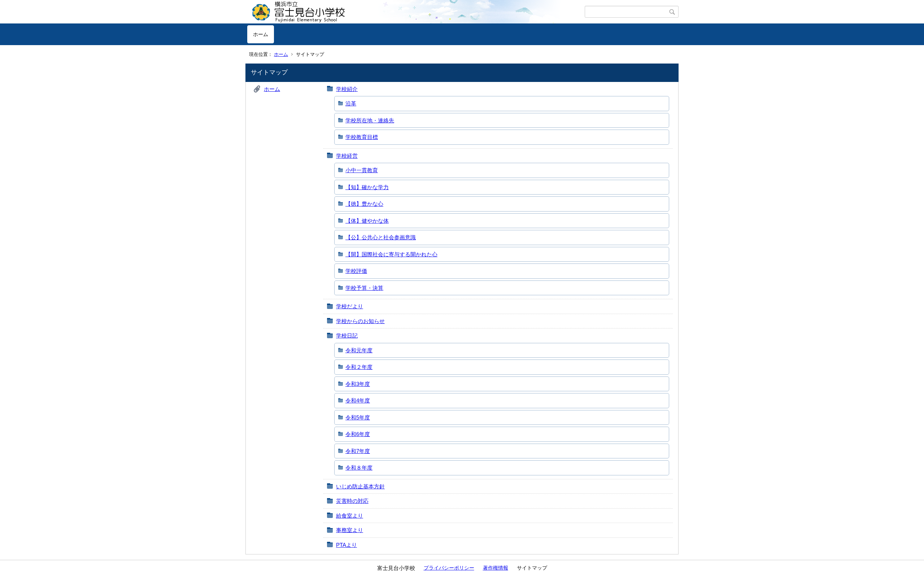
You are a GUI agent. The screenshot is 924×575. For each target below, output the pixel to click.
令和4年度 (357, 400)
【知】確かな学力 (367, 187)
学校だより (349, 306)
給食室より (349, 516)
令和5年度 (357, 417)
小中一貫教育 (361, 170)
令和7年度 (357, 451)
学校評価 (356, 271)
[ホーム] (416, 12)
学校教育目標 (361, 137)
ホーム (260, 34)
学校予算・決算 (364, 288)
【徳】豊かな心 (364, 204)
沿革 (350, 103)
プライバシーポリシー (449, 568)
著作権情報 (495, 568)
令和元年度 (358, 350)
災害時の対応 (352, 501)
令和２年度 (358, 367)
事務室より (349, 530)
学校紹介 (347, 89)
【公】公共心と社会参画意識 (380, 237)
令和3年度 (357, 384)
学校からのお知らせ (360, 321)
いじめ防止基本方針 (360, 486)
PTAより (346, 545)
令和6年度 (357, 434)
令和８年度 (358, 468)
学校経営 (347, 156)
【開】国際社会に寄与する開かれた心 (391, 254)
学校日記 (347, 335)
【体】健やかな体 (367, 221)
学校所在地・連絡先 (369, 120)
